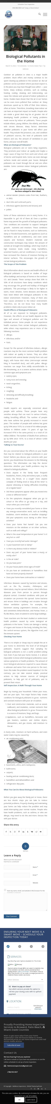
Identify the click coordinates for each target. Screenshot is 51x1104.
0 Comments (22, 66)
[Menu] (44, 14)
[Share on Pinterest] (19, 831)
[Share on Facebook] (6, 831)
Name (35, 867)
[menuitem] (26, 4)
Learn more (31, 1100)
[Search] (38, 14)
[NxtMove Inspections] (21, 14)
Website (35, 883)
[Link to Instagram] (35, 1089)
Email (35, 875)
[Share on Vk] (32, 831)
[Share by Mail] (41, 831)
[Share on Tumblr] (28, 831)
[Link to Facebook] (31, 1089)
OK (19, 1100)
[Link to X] (45, 1089)
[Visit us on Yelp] (45, 830)
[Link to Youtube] (38, 1089)
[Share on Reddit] (36, 831)
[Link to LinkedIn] (42, 1089)
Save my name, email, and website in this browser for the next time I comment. (26, 892)
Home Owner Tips (36, 66)
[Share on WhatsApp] (15, 831)
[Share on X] (10, 831)
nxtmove (25, 69)
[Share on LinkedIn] (23, 831)
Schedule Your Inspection (26, 4)
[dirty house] (25, 38)
